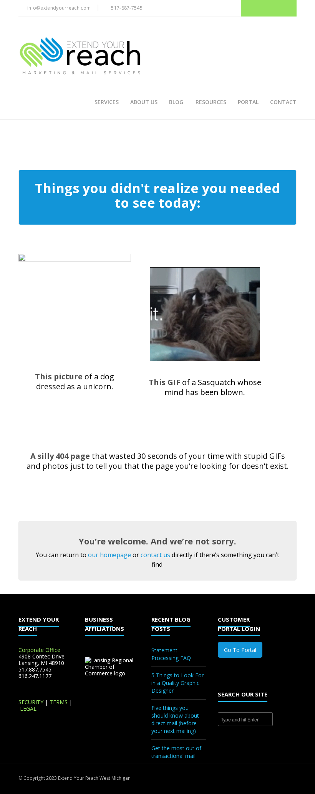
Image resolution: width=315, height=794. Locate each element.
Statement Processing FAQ (171, 654)
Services (106, 102)
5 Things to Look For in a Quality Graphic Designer (177, 683)
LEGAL (28, 708)
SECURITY (30, 702)
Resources (211, 102)
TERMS (59, 702)
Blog (176, 102)
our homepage (109, 555)
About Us (144, 102)
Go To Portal (240, 649)
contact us (155, 555)
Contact (283, 102)
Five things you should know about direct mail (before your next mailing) (175, 719)
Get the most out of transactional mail (176, 751)
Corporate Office (39, 649)
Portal (248, 102)
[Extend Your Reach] (79, 56)
